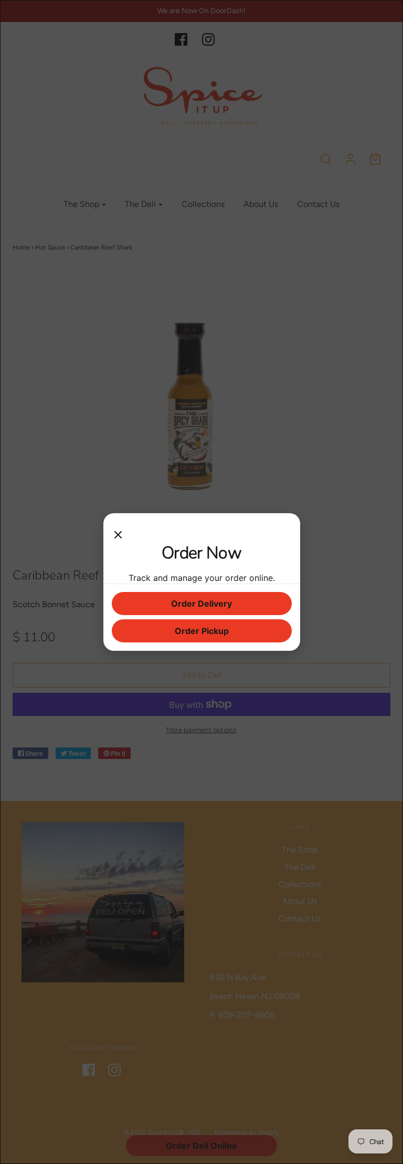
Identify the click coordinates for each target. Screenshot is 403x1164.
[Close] (118, 532)
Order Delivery (201, 603)
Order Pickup (202, 631)
